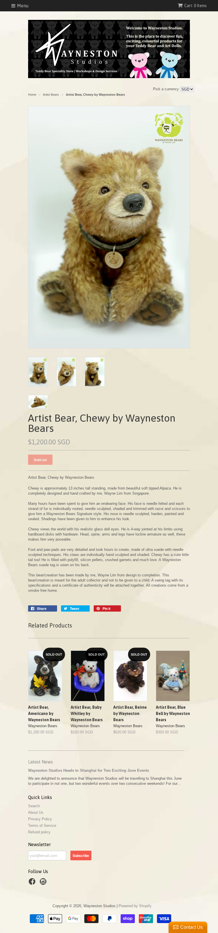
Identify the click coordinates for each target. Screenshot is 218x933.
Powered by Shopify (135, 906)
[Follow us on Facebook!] (33, 883)
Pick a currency (166, 89)
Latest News (40, 761)
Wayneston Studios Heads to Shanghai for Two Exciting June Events (88, 770)
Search (34, 806)
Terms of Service (42, 825)
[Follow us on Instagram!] (44, 883)
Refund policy (39, 832)
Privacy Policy (40, 819)
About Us (35, 812)
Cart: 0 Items (195, 5)
